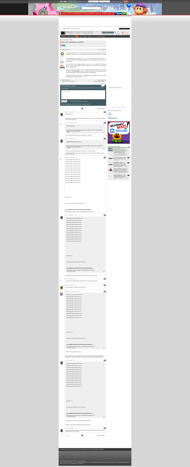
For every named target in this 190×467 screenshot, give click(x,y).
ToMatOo (67, 157)
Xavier (61, 58)
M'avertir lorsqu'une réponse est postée (78, 101)
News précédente (65, 49)
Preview (85, 36)
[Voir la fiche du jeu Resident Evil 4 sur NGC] (63, 34)
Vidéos (94, 36)
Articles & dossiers (88, 13)
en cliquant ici (85, 76)
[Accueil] (60, 14)
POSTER (64, 101)
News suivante (101, 49)
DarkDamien (67, 291)
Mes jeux (118, 32)
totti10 (66, 285)
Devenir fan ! (126, 32)
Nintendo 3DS (120, 462)
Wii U (115, 462)
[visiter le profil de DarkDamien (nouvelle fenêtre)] (61, 295)
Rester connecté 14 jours (117, 1)
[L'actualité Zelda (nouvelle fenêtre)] (124, 13)
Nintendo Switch (82, 462)
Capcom (71, 33)
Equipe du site (86, 449)
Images (89, 36)
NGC (83, 32)
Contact (80, 449)
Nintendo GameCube (112, 118)
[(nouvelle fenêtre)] (118, 13)
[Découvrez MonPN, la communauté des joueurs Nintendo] (64, 2)
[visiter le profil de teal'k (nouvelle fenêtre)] (60, 280)
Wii (60, 463)
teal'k (66, 278)
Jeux (69, 13)
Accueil (61, 28)
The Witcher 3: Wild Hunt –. (116, 8)
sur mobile (73, 463)
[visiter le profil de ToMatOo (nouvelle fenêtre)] (60, 159)
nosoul (66, 122)
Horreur (78, 33)
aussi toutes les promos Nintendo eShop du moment (102, 462)
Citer (105, 111)
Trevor (66, 112)
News (63, 13)
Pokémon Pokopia (117, 7)
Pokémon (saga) (110, 7)
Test (81, 36)
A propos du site (63, 449)
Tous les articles (70, 36)
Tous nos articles (79, 463)
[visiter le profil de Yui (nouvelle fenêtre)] (61, 364)
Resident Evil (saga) (88, 33)
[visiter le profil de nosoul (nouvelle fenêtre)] (60, 124)
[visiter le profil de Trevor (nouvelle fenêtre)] (61, 115)
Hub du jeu (63, 36)
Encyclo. (98, 13)
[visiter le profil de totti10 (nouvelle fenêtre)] (61, 288)
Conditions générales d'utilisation (97, 449)
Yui (65, 360)
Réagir (62, 67)
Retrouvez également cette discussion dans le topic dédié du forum (76, 104)
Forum (109, 13)
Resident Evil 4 (70, 32)
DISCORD (104, 13)
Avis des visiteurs (101, 36)
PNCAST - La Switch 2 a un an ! (119, 107)
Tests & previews (76, 13)
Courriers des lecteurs (72, 449)
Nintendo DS (126, 462)
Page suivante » (101, 108)
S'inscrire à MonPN (72, 1)
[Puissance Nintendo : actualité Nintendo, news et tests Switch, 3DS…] (68, 10)
